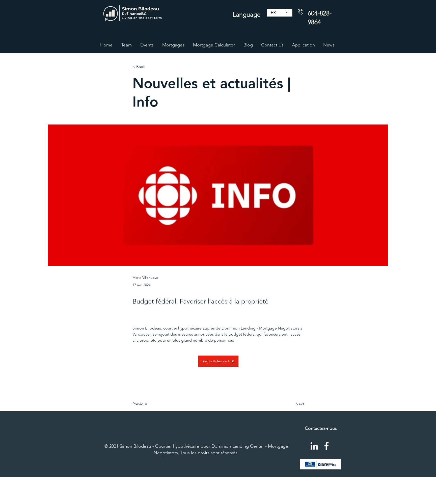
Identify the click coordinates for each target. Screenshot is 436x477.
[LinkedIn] (314, 446)
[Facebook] (326, 446)
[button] (173, 45)
